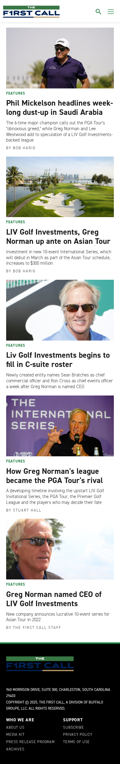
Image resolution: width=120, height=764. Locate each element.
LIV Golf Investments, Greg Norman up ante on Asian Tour (58, 236)
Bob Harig (24, 148)
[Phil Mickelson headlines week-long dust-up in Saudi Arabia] (60, 58)
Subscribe (73, 728)
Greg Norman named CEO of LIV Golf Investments (54, 599)
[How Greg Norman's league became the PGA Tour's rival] (60, 426)
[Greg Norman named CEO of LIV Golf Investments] (60, 549)
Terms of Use (76, 742)
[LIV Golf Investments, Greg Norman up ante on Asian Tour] (60, 187)
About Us (15, 728)
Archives (15, 749)
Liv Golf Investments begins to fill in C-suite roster (58, 359)
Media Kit (15, 735)
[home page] (31, 12)
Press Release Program (30, 742)
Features (15, 93)
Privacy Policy (77, 735)
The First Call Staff (37, 627)
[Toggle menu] (111, 12)
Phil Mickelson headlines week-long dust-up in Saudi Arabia (59, 107)
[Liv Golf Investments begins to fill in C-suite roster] (60, 310)
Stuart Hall (27, 510)
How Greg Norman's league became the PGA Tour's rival (54, 475)
